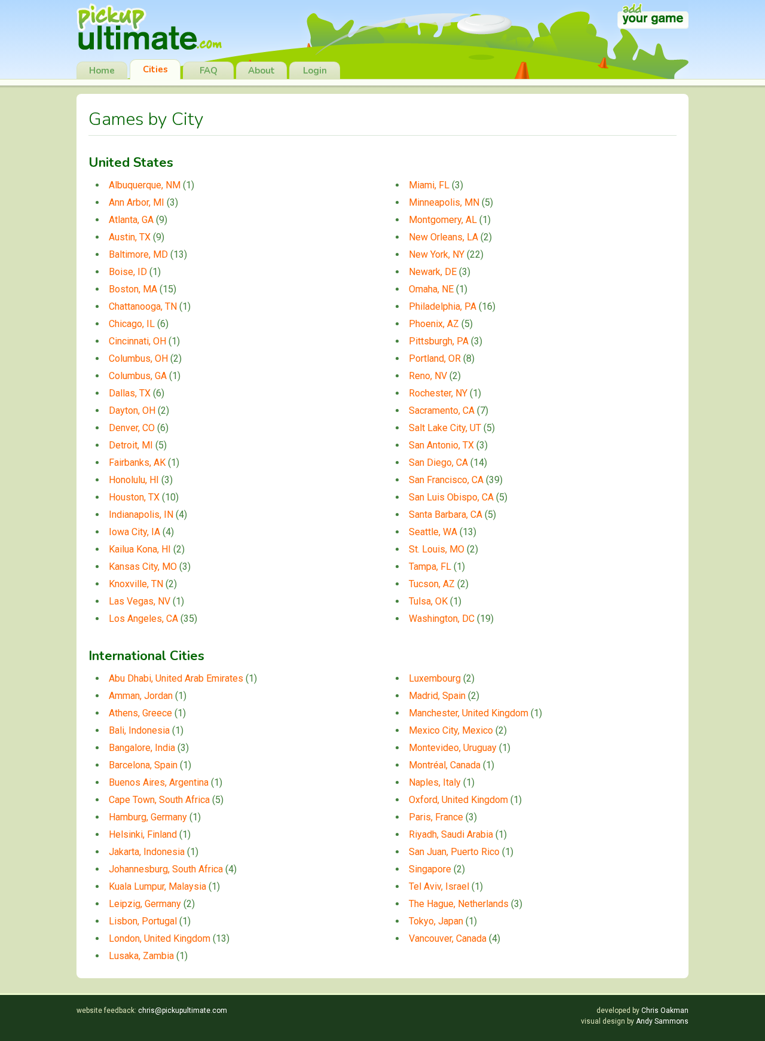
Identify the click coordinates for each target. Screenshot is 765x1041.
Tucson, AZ (432, 584)
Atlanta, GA (131, 219)
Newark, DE (433, 271)
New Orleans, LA (443, 237)
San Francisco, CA (446, 480)
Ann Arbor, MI (136, 202)
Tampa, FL (430, 566)
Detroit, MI (131, 445)
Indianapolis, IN (141, 514)
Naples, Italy (435, 782)
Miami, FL (429, 185)
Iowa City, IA (134, 532)
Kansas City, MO (143, 566)
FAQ (209, 71)
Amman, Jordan (141, 695)
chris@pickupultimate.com (182, 1010)
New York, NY (436, 254)
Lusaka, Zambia (141, 955)
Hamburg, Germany (148, 817)
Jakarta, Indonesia (147, 851)
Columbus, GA (138, 375)
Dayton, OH (132, 410)
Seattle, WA (433, 532)
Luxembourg (435, 678)
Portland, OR (435, 358)
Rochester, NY (438, 393)
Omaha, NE (431, 289)
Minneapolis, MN (444, 202)
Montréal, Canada (445, 765)
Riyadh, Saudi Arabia (451, 834)
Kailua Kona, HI (140, 549)
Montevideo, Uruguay (453, 747)
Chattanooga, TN (143, 306)
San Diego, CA (438, 462)
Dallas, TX (130, 393)
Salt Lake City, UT (445, 428)
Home (102, 71)
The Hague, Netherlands (459, 903)
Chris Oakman (664, 1010)
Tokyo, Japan (436, 921)
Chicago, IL (132, 323)
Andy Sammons (662, 1021)
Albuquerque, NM (144, 185)
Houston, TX (134, 497)
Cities (155, 69)
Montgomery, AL (443, 219)
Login (315, 71)
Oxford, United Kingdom (458, 799)
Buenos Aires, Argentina (159, 782)
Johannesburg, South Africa (166, 869)
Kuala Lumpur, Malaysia (157, 886)
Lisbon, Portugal (143, 921)
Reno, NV (428, 375)
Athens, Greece (140, 713)
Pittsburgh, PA (439, 341)
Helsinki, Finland (143, 834)
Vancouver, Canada (447, 938)
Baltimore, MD (138, 254)
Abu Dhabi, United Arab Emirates (176, 678)
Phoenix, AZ (434, 323)
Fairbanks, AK (137, 462)
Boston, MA (133, 289)
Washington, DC (442, 618)
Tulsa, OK (428, 601)
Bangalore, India (142, 747)
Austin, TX (130, 237)
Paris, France (436, 817)
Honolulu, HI (134, 480)
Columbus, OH (138, 358)
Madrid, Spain (437, 695)
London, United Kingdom (159, 938)
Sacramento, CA (442, 410)
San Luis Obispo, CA (451, 497)
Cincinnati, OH (137, 341)
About (261, 71)
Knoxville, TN (136, 584)
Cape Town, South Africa (159, 799)
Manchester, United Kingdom (468, 713)
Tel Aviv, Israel (439, 886)
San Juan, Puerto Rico (454, 851)
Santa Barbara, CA (445, 514)
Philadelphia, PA (442, 306)
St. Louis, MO (436, 549)
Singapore (430, 869)
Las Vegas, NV (139, 601)
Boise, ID (128, 271)
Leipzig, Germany (145, 903)
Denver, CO (132, 428)
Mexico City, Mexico (451, 730)
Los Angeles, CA (143, 618)
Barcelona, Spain (143, 765)
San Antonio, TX (441, 445)
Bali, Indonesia (139, 730)
